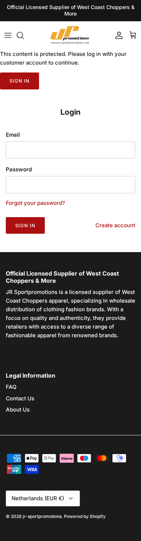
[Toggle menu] (8, 35)
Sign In (25, 225)
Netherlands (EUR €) (38, 498)
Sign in (19, 81)
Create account (115, 225)
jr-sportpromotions (42, 516)
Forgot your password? (35, 202)
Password (19, 169)
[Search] (24, 35)
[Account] (117, 35)
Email (13, 134)
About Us (18, 409)
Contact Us (20, 398)
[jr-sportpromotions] (70, 35)
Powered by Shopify (85, 516)
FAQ (11, 386)
